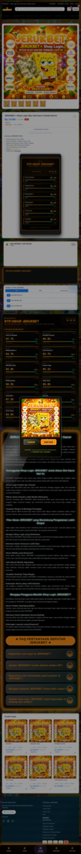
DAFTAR (48, 442)
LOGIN (31, 442)
